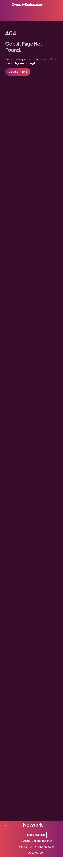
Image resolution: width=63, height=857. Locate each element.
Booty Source (36, 834)
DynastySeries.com (27, 4)
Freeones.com (44, 846)
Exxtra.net (25, 846)
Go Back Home (18, 71)
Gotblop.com (36, 852)
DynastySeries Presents (36, 840)
